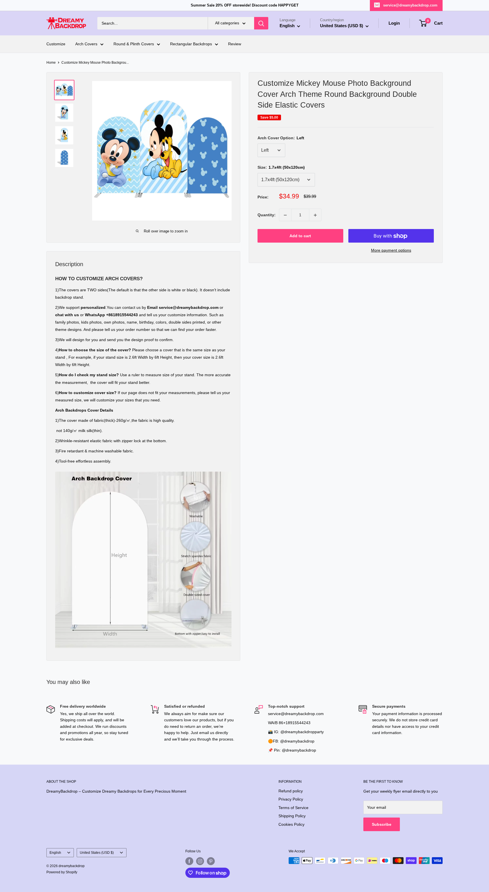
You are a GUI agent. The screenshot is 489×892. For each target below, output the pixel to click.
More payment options (391, 250)
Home (51, 63)
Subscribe (381, 824)
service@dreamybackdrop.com (410, 5)
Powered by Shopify (61, 872)
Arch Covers (86, 44)
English (55, 853)
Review (234, 44)
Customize (55, 44)
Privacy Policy (290, 799)
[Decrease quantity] (285, 215)
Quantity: (267, 215)
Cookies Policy (291, 824)
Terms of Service (293, 807)
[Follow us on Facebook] (189, 861)
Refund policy (290, 791)
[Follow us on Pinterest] (211, 861)
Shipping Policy (292, 816)
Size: (281, 167)
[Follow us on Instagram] (200, 861)
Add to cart (300, 236)
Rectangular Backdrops (191, 44)
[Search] (261, 23)
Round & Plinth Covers (133, 44)
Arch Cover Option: (281, 138)
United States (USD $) (97, 853)
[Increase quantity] (315, 215)
